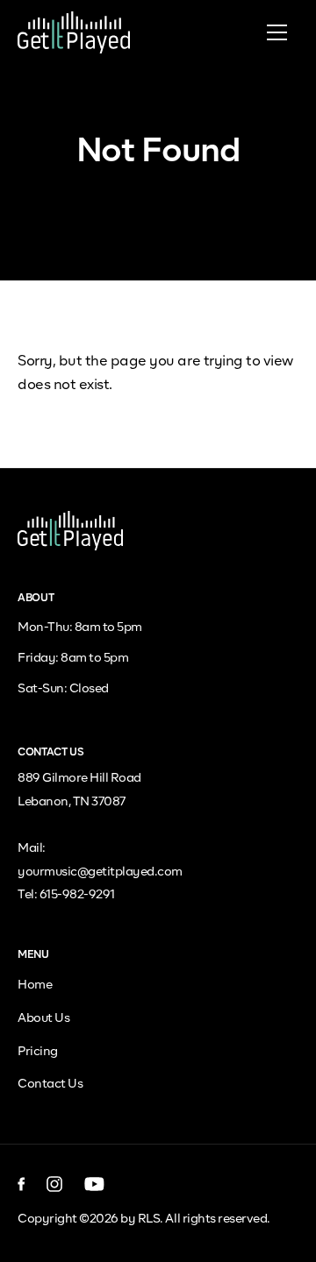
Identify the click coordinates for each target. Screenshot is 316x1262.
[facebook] (21, 1184)
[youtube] (94, 1184)
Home (35, 985)
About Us (43, 1018)
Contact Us (50, 1084)
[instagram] (55, 1184)
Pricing (38, 1052)
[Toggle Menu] (276, 32)
